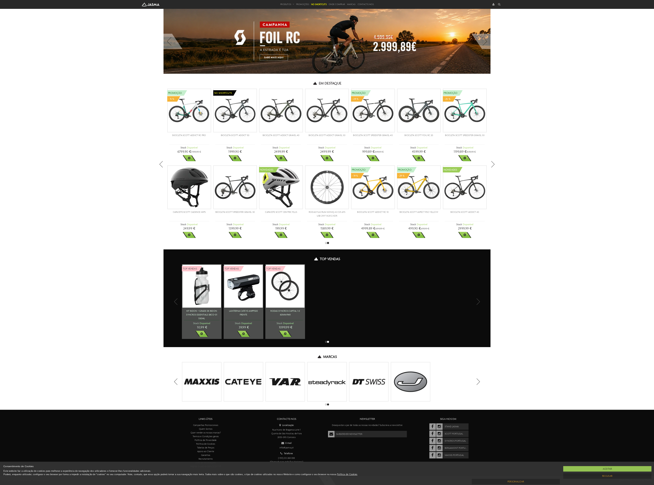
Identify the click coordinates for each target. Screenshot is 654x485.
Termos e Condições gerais (206, 436)
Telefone (288, 453)
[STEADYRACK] (327, 382)
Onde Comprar (337, 4)
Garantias (205, 455)
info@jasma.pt (286, 447)
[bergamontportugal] (432, 448)
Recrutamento (206, 458)
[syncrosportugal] (432, 441)
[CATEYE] (243, 382)
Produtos (285, 4)
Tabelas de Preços (205, 447)
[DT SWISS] (369, 382)
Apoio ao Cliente (205, 451)
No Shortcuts (319, 4)
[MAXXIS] (202, 382)
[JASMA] (410, 382)
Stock (183, 147)
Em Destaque (330, 83)
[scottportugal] (432, 434)
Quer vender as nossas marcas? (206, 432)
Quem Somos (206, 428)
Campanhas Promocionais (205, 425)
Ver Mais (189, 158)
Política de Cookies (205, 443)
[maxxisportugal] (432, 455)
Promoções (302, 4)
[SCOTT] (461, 379)
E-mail (288, 443)
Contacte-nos (366, 4)
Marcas (351, 4)
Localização (288, 425)
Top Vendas (330, 259)
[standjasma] (432, 426)
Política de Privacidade (205, 440)
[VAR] (285, 382)
